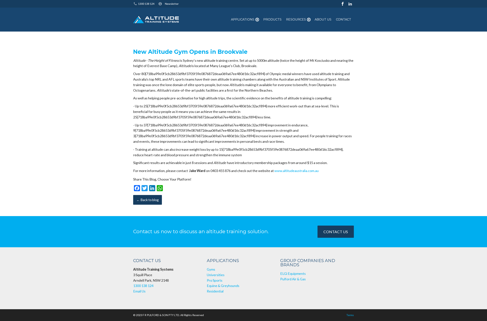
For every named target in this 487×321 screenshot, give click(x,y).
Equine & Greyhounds (223, 286)
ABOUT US (323, 19)
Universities (215, 275)
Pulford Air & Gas (293, 279)
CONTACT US (335, 231)
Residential (215, 291)
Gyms (211, 269)
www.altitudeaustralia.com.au (296, 171)
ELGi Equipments (293, 273)
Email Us (139, 291)
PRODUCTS (272, 19)
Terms (350, 315)
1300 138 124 (146, 3)
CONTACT (343, 19)
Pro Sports (214, 280)
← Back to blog (147, 200)
